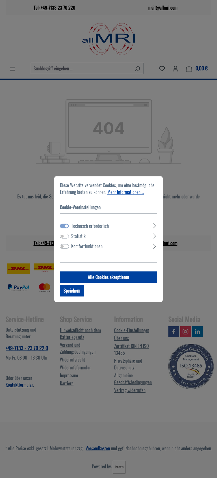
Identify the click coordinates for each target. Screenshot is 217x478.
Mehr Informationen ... (125, 192)
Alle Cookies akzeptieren (108, 277)
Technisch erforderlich (90, 225)
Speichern (72, 290)
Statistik (78, 236)
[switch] (64, 236)
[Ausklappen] (154, 224)
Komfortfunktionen (87, 246)
